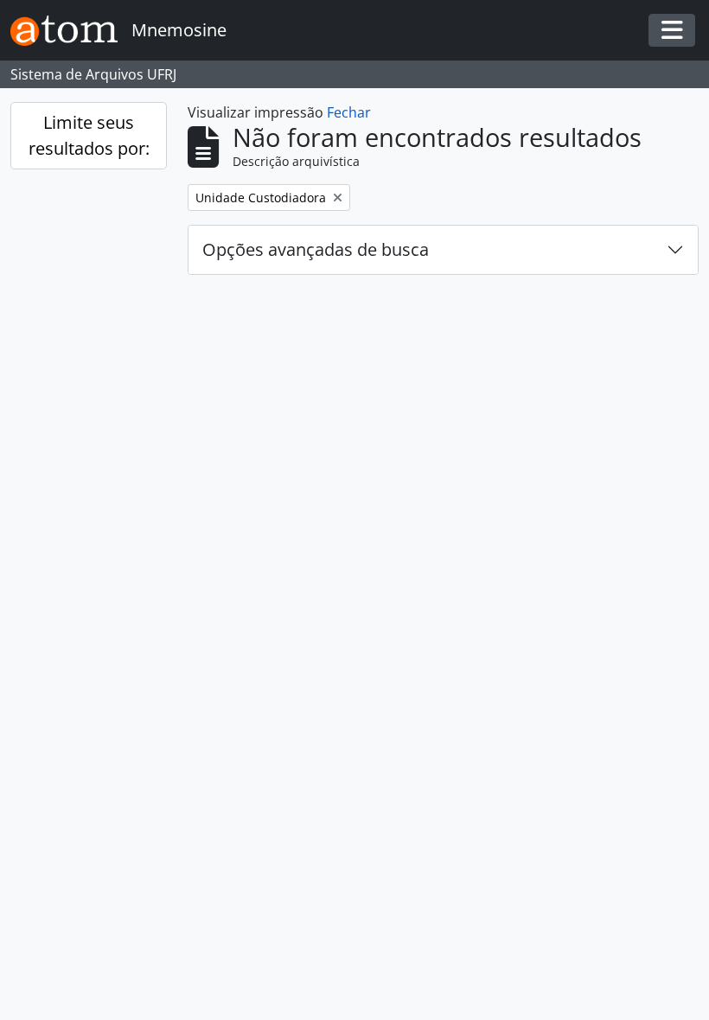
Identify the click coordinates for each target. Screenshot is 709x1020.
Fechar (349, 112)
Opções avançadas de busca (315, 249)
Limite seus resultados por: (89, 135)
